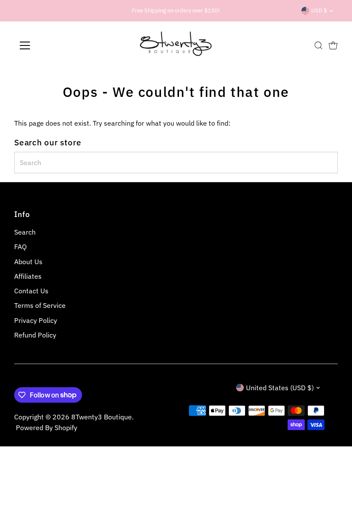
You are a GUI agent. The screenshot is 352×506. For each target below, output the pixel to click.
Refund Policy (35, 335)
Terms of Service (40, 305)
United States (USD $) (280, 387)
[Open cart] (333, 45)
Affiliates (28, 276)
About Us (28, 261)
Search (25, 232)
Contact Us (31, 290)
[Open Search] (318, 45)
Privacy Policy (35, 320)
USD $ (319, 10)
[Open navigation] (52, 45)
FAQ (20, 246)
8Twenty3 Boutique (101, 417)
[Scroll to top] (334, 482)
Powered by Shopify (46, 427)
